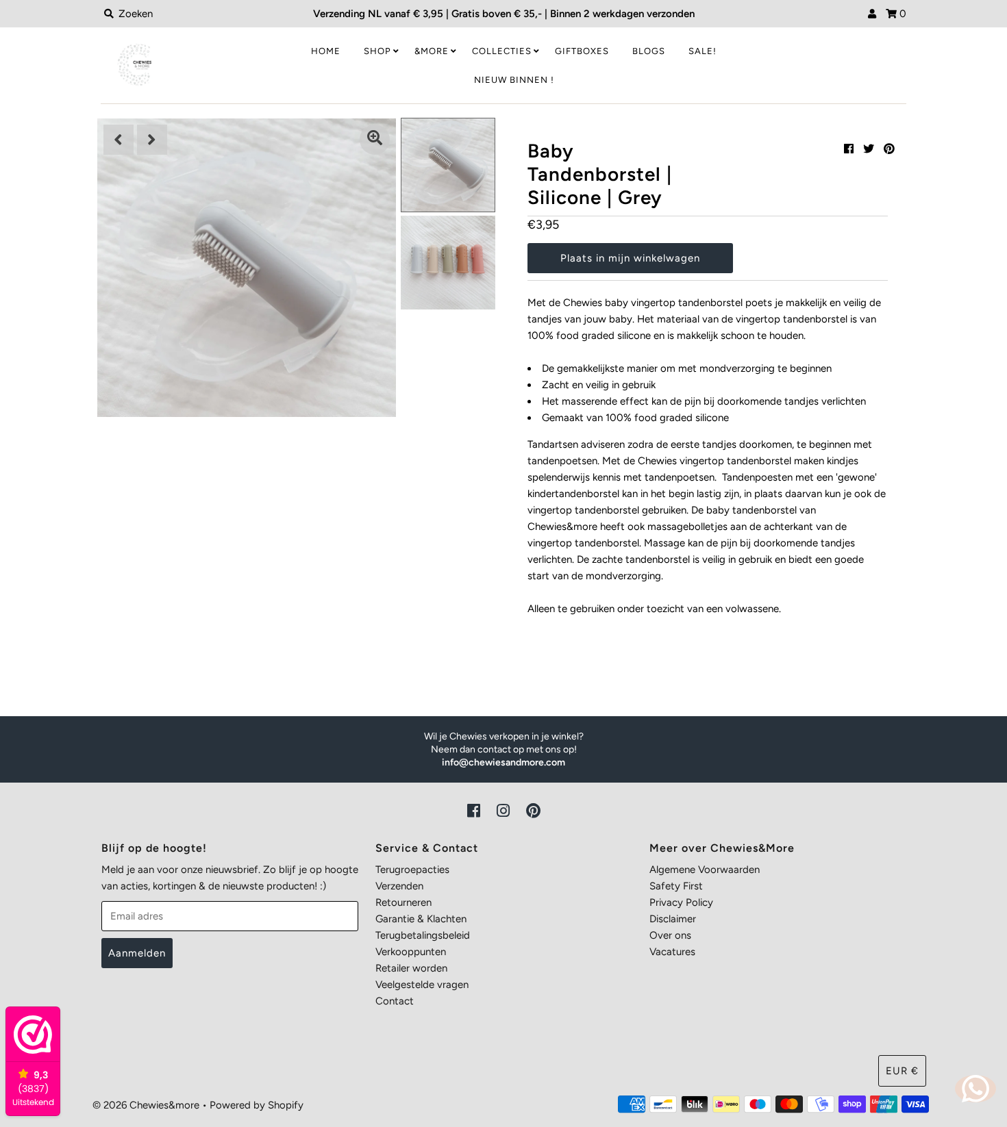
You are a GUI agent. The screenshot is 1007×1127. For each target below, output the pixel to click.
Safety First (676, 886)
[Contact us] (975, 1088)
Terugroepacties (412, 869)
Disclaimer (672, 919)
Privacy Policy (681, 902)
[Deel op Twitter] (868, 148)
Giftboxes (582, 51)
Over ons (670, 935)
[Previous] (118, 140)
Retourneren (403, 902)
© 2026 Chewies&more (145, 1105)
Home (325, 51)
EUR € (902, 1071)
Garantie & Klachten (421, 919)
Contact (394, 1001)
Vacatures (672, 952)
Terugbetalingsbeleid (422, 935)
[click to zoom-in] (375, 140)
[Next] (152, 140)
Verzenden (399, 886)
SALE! (702, 51)
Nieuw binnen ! (514, 80)
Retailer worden (411, 968)
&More (431, 51)
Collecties (502, 51)
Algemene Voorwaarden (704, 869)
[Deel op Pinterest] (889, 148)
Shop (377, 51)
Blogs (648, 51)
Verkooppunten (410, 952)
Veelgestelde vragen (422, 984)
